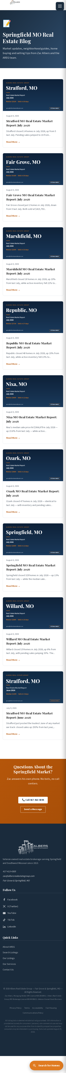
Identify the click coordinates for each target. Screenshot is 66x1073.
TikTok (11, 920)
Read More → (13, 142)
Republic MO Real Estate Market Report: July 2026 (29, 345)
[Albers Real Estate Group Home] (33, 847)
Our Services (9, 964)
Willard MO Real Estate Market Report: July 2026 (28, 641)
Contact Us (8, 969)
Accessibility (37, 1008)
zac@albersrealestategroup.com (18, 876)
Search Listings (10, 952)
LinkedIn (11, 926)
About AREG (9, 947)
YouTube (11, 913)
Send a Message (33, 809)
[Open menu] (60, 6)
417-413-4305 (9, 871)
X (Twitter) (12, 906)
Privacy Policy (15, 1008)
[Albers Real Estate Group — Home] (16, 2)
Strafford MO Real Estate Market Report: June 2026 (29, 715)
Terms (27, 1008)
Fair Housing (51, 1008)
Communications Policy (33, 1013)
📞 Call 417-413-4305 (33, 800)
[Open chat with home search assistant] (46, 1065)
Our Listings (9, 958)
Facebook (12, 899)
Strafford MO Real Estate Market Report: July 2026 (29, 123)
